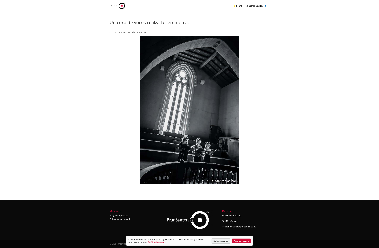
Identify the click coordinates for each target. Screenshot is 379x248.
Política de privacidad (120, 219)
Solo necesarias (220, 241)
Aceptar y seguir (241, 241)
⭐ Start (237, 6)
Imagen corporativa (119, 215)
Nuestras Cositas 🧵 (256, 6)
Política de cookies (157, 242)
